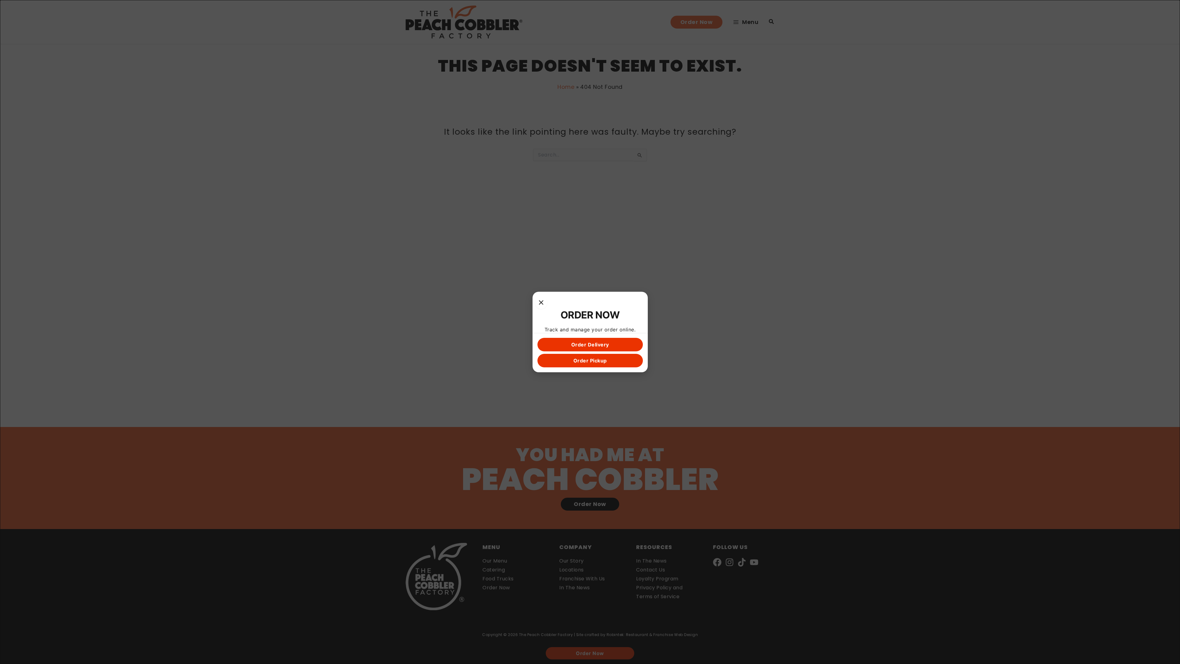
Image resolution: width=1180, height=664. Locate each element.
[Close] (541, 303)
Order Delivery (590, 345)
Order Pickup (590, 361)
